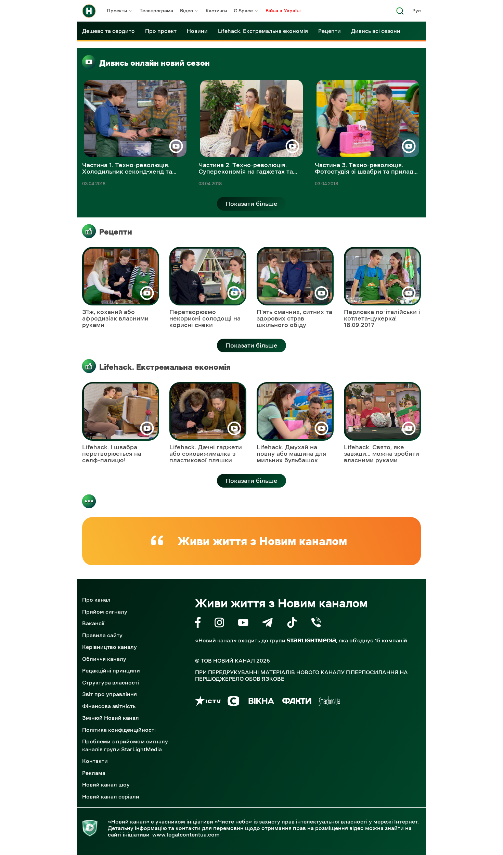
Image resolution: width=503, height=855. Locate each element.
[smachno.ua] (329, 702)
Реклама (93, 773)
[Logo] (89, 11)
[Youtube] (243, 624)
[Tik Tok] (291, 623)
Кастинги (216, 10)
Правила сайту (102, 635)
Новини (197, 31)
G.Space (243, 10)
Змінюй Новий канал (110, 717)
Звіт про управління (109, 694)
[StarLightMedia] (311, 640)
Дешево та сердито (108, 31)
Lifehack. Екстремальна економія (263, 31)
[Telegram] (267, 624)
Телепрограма (156, 10)
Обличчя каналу (104, 659)
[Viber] (316, 623)
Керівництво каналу (109, 647)
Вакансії (93, 623)
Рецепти (329, 31)
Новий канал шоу (106, 784)
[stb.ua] (234, 702)
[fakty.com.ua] (296, 702)
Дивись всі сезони (375, 31)
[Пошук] (400, 12)
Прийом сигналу (104, 611)
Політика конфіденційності (119, 729)
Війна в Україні (283, 10)
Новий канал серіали (110, 796)
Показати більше (251, 204)
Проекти (117, 10)
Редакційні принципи (111, 670)
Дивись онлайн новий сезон (154, 63)
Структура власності (110, 682)
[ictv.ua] (208, 702)
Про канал (96, 599)
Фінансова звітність (109, 706)
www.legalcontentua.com (186, 834)
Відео (186, 10)
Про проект (161, 31)
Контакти (95, 761)
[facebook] (198, 623)
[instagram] (219, 623)
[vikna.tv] (260, 702)
